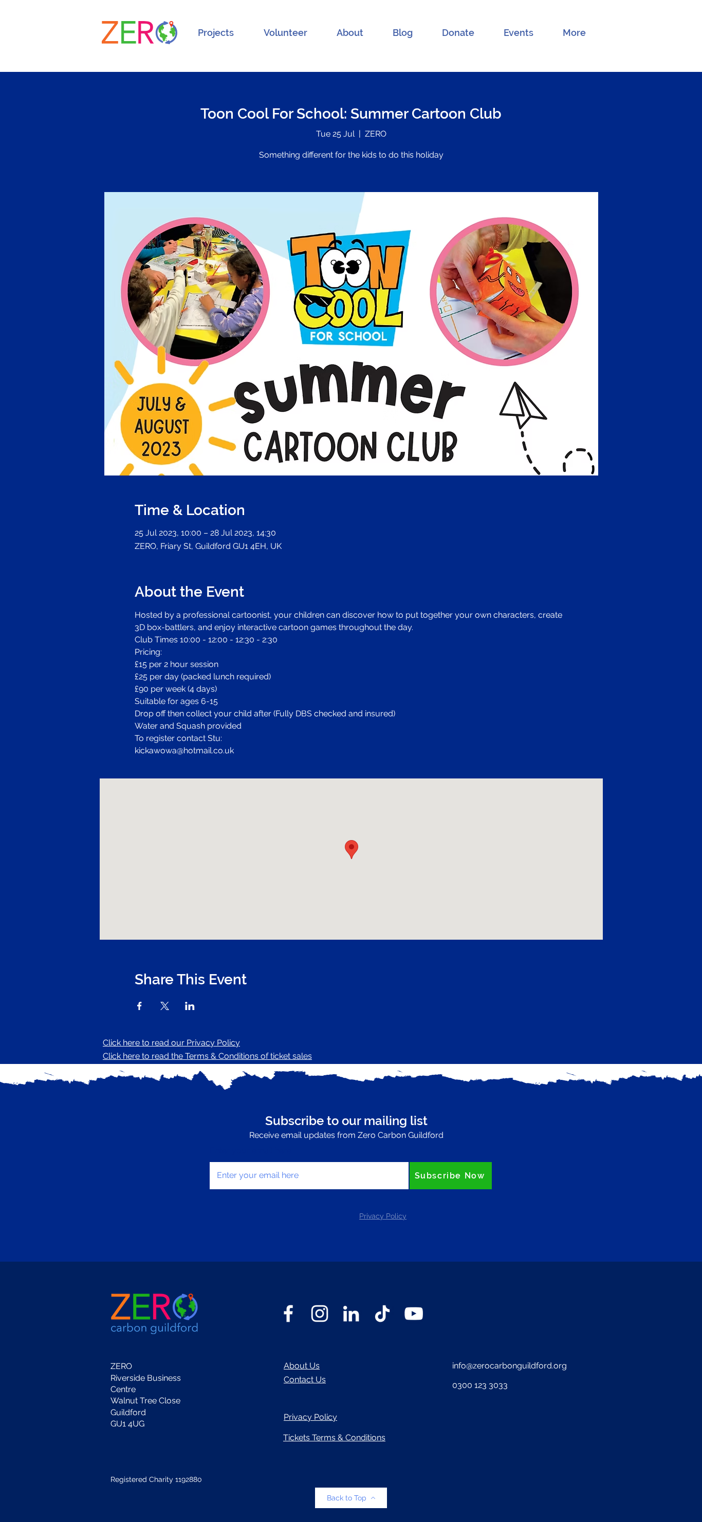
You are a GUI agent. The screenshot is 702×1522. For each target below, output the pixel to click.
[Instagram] (319, 1313)
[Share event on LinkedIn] (190, 1006)
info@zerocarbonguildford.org (509, 1366)
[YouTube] (413, 1313)
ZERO (121, 1366)
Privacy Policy (310, 1417)
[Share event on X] (165, 1006)
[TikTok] (382, 1313)
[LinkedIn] (351, 1313)
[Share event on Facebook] (139, 1006)
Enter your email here (250, 1151)
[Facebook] (288, 1313)
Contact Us (305, 1379)
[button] (216, 33)
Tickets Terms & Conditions (334, 1437)
